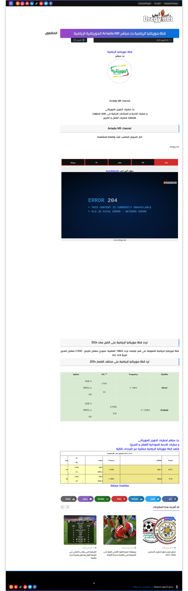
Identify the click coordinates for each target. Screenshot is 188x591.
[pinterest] (27, 3)
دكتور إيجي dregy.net (142, 586)
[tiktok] (37, 3)
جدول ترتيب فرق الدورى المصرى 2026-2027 (162, 553)
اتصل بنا (158, 3)
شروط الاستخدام (145, 3)
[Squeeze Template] (177, 587)
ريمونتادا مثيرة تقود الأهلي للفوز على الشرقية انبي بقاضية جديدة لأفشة (119, 553)
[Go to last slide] (67, 507)
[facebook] (51, 3)
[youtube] (41, 3)
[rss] (18, 3)
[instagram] (22, 3)
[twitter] (46, 3)
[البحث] (11, 3)
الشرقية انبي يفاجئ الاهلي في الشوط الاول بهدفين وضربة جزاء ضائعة (82, 555)
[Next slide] (62, 507)
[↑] (94, 583)
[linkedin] (32, 3)
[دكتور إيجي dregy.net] (158, 16)
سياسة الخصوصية (171, 3)
